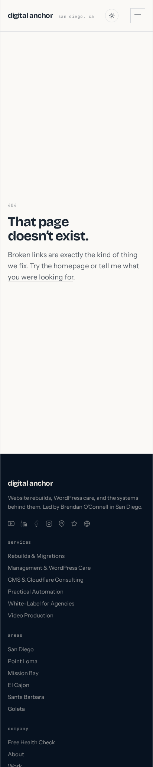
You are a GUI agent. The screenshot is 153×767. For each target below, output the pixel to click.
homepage (71, 266)
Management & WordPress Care (49, 567)
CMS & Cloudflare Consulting (46, 579)
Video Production (30, 615)
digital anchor (30, 15)
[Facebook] (36, 523)
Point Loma (23, 661)
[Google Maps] (61, 523)
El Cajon (18, 684)
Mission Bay (23, 673)
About (16, 754)
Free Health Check (31, 742)
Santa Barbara (26, 696)
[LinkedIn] (23, 523)
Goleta (16, 708)
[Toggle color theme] (111, 15)
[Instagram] (49, 523)
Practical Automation (36, 591)
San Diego (21, 649)
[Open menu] (137, 15)
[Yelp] (74, 523)
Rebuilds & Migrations (36, 555)
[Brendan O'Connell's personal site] (87, 523)
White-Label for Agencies (41, 603)
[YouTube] (11, 523)
